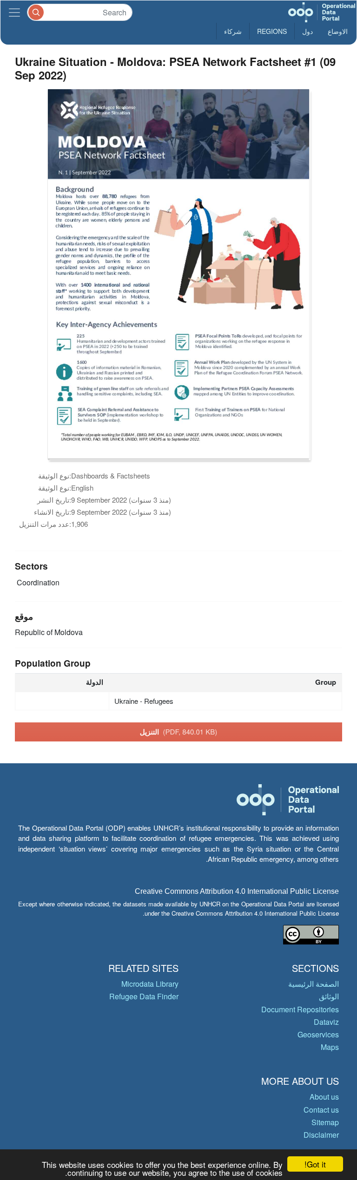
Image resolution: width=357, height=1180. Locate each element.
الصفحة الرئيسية (313, 983)
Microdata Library (149, 983)
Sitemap (325, 1122)
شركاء (233, 31)
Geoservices (318, 1034)
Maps (330, 1047)
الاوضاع (338, 31)
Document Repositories (300, 1009)
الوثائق (329, 996)
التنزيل (179, 732)
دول (307, 31)
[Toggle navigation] (14, 12)
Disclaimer (321, 1134)
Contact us (321, 1109)
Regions (272, 31)
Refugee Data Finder (143, 996)
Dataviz (326, 1021)
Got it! (315, 1164)
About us (324, 1096)
